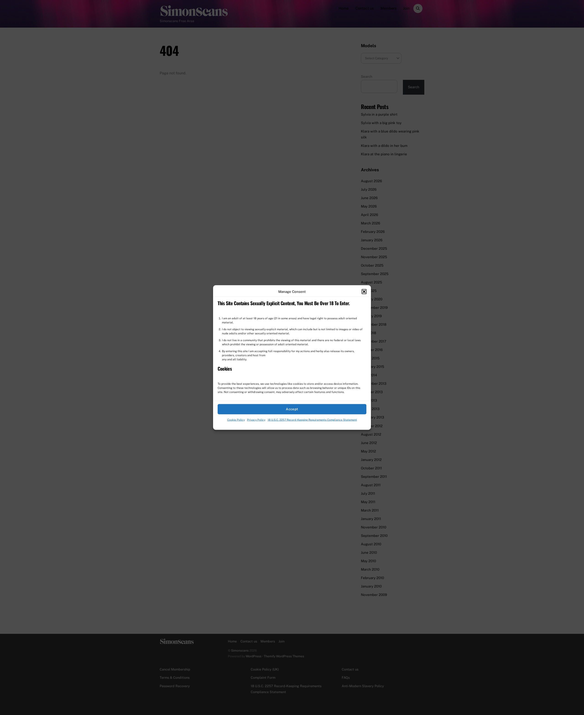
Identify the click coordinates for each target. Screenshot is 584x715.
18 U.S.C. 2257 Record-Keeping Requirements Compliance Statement (312, 419)
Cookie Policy (236, 419)
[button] (364, 291)
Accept (292, 409)
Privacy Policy (256, 419)
